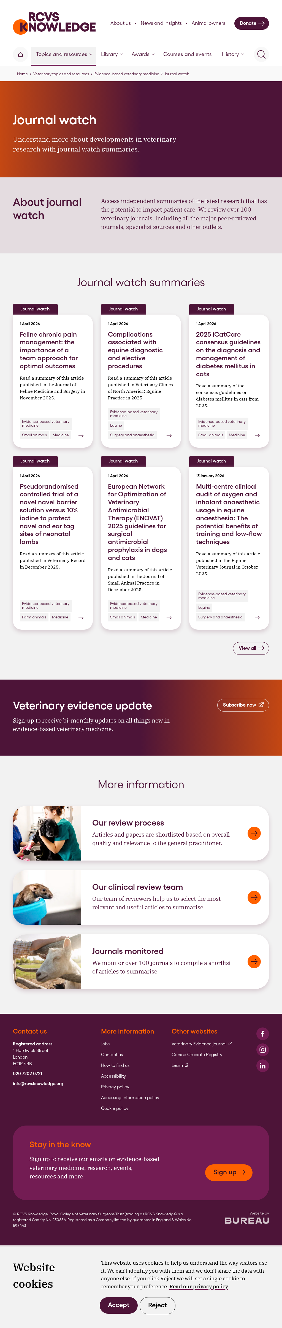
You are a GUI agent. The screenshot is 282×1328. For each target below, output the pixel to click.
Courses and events (187, 54)
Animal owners (208, 23)
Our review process (128, 822)
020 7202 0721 (27, 1074)
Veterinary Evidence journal (202, 1044)
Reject (157, 1305)
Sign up (225, 1172)
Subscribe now (239, 705)
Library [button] (109, 54)
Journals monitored (128, 951)
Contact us (112, 1055)
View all (247, 648)
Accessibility (113, 1076)
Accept (118, 1305)
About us (120, 23)
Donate (248, 23)
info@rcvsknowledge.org (38, 1083)
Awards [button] (141, 54)
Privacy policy (115, 1087)
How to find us (115, 1065)
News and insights (161, 23)
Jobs (105, 1044)
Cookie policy (114, 1108)
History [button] (230, 54)
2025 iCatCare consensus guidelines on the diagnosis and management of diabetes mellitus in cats (228, 354)
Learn (180, 1065)
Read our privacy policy (198, 1286)
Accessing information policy (130, 1098)
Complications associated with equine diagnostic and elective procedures (135, 350)
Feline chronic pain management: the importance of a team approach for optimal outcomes (49, 350)
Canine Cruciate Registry (197, 1055)
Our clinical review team (137, 887)
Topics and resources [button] (61, 54)
